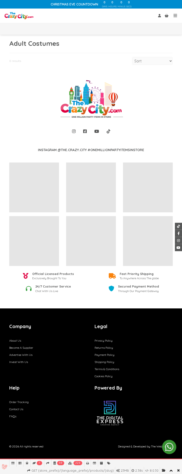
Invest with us (18, 362)
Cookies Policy (104, 376)
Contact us (16, 409)
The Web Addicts (162, 446)
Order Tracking (19, 402)
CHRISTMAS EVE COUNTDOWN (74, 4)
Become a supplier (21, 347)
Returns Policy (104, 347)
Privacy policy (104, 340)
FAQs (12, 416)
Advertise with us (20, 355)
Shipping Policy (104, 362)
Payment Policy (104, 355)
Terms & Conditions (107, 369)
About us (15, 340)
